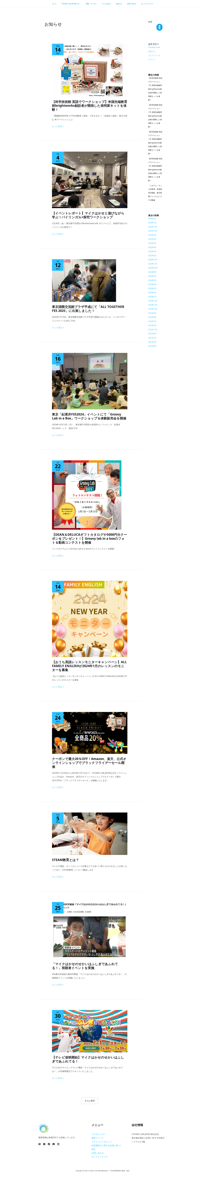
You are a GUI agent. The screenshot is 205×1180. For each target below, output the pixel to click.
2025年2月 (152, 255)
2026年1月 (152, 222)
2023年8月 (152, 317)
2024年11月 (152, 264)
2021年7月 (152, 338)
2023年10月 (152, 309)
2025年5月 (152, 243)
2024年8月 (152, 272)
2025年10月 (152, 231)
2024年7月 (152, 276)
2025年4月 (152, 247)
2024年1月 (152, 296)
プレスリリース (154, 55)
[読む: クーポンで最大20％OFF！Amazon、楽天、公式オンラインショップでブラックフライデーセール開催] (89, 732)
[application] (80, 3)
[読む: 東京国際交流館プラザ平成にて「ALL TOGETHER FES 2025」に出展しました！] (84, 280)
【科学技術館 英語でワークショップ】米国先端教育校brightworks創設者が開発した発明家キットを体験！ (89, 105)
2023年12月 (152, 301)
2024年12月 (152, 259)
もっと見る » (58, 126)
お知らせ (119, 4)
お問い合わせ (131, 4)
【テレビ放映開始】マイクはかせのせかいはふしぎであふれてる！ (88, 1059)
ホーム (54, 4)
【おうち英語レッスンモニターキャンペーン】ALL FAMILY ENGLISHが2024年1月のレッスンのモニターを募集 (89, 666)
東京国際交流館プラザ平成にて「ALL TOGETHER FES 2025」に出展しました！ (88, 308)
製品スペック (98, 1138)
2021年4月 (152, 346)
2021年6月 (152, 342)
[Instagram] (44, 1144)
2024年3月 (152, 288)
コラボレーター (99, 1134)
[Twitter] (49, 1144)
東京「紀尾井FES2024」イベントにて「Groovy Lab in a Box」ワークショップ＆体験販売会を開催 (89, 416)
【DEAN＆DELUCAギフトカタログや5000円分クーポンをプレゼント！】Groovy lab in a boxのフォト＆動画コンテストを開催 (89, 538)
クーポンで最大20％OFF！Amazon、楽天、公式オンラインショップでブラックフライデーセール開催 (89, 763)
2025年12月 (152, 227)
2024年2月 (152, 292)
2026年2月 (152, 218)
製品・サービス (91, 4)
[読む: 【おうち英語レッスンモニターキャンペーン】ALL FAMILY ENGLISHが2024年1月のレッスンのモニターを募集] (89, 618)
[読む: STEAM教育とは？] (89, 833)
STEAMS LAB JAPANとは (70, 4)
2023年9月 (152, 313)
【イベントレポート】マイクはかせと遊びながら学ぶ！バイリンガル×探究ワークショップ (88, 215)
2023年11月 (152, 305)
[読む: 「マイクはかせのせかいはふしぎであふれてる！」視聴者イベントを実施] (89, 930)
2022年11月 (152, 329)
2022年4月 (152, 333)
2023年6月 (152, 325)
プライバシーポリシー (102, 1141)
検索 (150, 21)
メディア (151, 59)
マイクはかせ (106, 4)
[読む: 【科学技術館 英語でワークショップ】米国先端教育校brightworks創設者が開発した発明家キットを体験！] (89, 70)
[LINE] (39, 1144)
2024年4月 (152, 284)
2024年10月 (152, 268)
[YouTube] (58, 1144)
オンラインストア (147, 4)
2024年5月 (152, 280)
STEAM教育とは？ (65, 860)
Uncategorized (154, 47)
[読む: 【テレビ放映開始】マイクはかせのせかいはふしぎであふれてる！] (89, 1031)
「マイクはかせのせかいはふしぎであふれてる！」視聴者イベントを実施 (85, 966)
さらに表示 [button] (90, 1100)
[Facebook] (54, 1144)
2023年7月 (152, 321)
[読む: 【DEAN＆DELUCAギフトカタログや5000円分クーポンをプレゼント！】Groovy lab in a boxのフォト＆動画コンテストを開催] (86, 494)
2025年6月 (152, 239)
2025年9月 (152, 235)
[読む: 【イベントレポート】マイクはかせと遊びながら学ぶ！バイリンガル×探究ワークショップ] (89, 179)
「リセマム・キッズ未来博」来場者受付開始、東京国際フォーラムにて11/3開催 (155, 192)
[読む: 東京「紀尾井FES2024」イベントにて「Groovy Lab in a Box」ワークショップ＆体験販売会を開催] (89, 381)
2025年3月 (152, 251)
